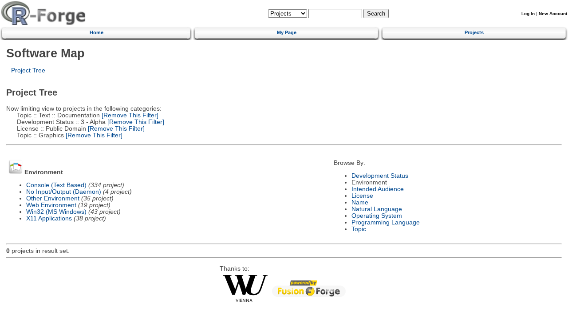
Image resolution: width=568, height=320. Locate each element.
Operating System (376, 215)
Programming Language (385, 222)
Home (96, 32)
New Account (553, 13)
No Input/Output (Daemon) (63, 191)
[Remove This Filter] (129, 115)
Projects (474, 32)
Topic (358, 229)
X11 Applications (49, 218)
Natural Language (376, 209)
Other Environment (52, 198)
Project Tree (28, 70)
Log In (528, 13)
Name (359, 202)
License (362, 195)
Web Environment (51, 205)
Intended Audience (377, 189)
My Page (286, 32)
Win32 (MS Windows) (56, 211)
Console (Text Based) (56, 185)
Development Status (379, 175)
